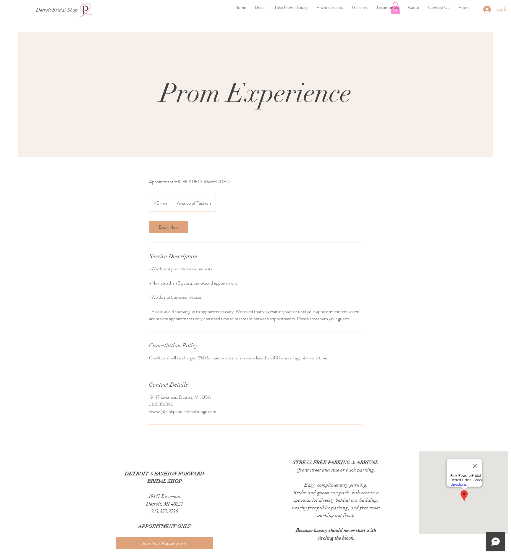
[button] (260, 7)
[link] (168, 227)
